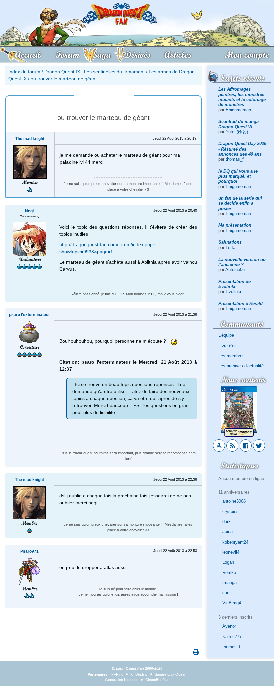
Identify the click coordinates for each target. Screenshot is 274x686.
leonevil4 (230, 552)
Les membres (231, 355)
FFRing (117, 674)
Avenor (229, 626)
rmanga (229, 582)
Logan (228, 562)
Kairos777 (232, 636)
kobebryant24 (235, 542)
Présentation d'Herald (240, 303)
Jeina (227, 531)
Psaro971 (29, 551)
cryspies (230, 511)
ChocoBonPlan (157, 680)
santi (227, 592)
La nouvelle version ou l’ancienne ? (242, 262)
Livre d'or (227, 345)
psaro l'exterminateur (29, 314)
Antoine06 (235, 269)
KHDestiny (139, 674)
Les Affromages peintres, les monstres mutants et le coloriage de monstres (242, 97)
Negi (29, 211)
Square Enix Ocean (170, 674)
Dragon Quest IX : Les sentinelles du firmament (94, 71)
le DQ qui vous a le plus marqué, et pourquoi (238, 176)
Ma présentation (234, 225)
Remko (229, 572)
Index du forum (24, 71)
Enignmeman (238, 109)
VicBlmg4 (231, 602)
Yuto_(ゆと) (237, 131)
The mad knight (29, 138)
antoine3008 (234, 501)
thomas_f (235, 159)
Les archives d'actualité (241, 365)
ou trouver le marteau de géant (64, 78)
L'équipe (226, 335)
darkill (228, 521)
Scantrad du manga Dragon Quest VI (238, 124)
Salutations (230, 242)
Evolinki (233, 291)
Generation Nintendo (121, 680)
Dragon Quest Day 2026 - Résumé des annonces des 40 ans (242, 149)
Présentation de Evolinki (234, 284)
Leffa (230, 247)
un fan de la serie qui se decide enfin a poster (240, 203)
